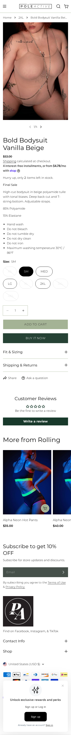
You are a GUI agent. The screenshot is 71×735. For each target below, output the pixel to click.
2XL (21, 17)
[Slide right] (41, 127)
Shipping (9, 161)
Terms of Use (57, 582)
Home (7, 17)
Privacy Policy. (15, 586)
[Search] (58, 6)
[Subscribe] (63, 572)
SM (26, 271)
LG (10, 284)
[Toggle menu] (4, 6)
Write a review (35, 421)
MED (44, 271)
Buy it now (36, 338)
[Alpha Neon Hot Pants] (27, 482)
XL (28, 285)
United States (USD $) (24, 664)
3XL (63, 285)
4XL (13, 297)
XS (12, 273)
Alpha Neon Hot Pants (20, 520)
